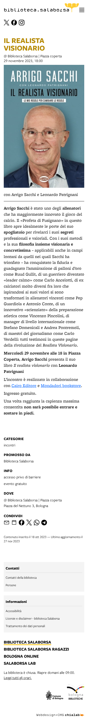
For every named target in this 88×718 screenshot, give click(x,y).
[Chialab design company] (60, 711)
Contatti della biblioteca (21, 577)
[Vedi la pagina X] (6, 22)
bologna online (21, 656)
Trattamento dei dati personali (25, 626)
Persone (11, 585)
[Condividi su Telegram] (44, 522)
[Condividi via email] (6, 522)
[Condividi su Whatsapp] (36, 522)
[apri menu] (82, 10)
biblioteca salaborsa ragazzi (36, 649)
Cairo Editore (23, 385)
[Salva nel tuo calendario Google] (14, 522)
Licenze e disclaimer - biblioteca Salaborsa (33, 618)
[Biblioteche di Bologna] (75, 692)
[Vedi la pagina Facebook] (14, 22)
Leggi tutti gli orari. (18, 677)
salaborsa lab (20, 663)
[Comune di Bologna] (54, 696)
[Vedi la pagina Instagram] (21, 22)
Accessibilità (13, 611)
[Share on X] (29, 522)
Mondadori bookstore (61, 385)
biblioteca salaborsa (27, 642)
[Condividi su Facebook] (21, 522)
